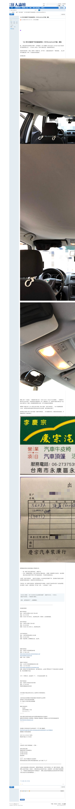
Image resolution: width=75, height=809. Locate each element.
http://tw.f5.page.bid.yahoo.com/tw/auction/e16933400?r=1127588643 (36, 730)
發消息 (13, 28)
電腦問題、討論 (25, 7)
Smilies (29, 791)
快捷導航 (61, 7)
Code (28, 791)
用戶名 (44, 3)
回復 (22, 784)
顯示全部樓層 (36, 19)
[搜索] (39, 10)
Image (23, 791)
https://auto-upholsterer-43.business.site (29, 667)
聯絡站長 (55, 803)
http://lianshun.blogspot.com (26, 720)
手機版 (52, 803)
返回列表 (63, 14)
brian (22, 19)
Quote (26, 791)
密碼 (44, 5)
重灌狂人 (43, 7)
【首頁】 (11, 7)
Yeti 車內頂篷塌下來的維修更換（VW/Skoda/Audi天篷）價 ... (35, 12)
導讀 (30, 7)
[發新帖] (11, 14)
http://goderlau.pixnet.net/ (26, 655)
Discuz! (15, 803)
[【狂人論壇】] (17, 6)
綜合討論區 (21, 12)
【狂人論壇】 (9, 12)
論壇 (17, 12)
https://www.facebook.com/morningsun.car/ (30, 654)
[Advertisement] (41, 30)
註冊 (63, 5)
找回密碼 (64, 3)
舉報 (63, 784)
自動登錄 (59, 3)
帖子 (36, 10)
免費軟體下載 (17, 7)
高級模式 (62, 790)
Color (22, 791)
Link (25, 791)
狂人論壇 (64, 803)
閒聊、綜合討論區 (36, 7)
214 (16, 21)
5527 (11, 21)
